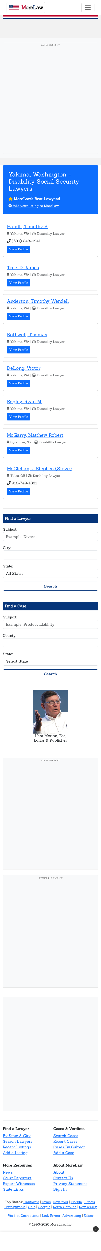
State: (8, 566)
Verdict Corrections (23, 1215)
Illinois (89, 1202)
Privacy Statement (70, 1183)
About (58, 1172)
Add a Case (63, 1152)
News (8, 1172)
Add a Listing (15, 1152)
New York (60, 1202)
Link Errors (51, 1215)
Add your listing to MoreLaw (35, 206)
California (31, 1202)
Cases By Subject (69, 1147)
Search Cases (65, 1135)
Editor (88, 1215)
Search (50, 586)
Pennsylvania (15, 1207)
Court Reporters (17, 1177)
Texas (46, 1202)
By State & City (17, 1135)
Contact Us (63, 1177)
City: (7, 547)
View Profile (18, 249)
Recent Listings (17, 1147)
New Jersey (88, 1207)
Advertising (71, 1215)
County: (9, 635)
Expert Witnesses (19, 1183)
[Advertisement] (50, 99)
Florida (76, 1202)
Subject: (10, 529)
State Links (13, 1189)
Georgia (44, 1207)
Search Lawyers (17, 1141)
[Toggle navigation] (87, 7)
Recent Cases (65, 1141)
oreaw (32, 7)
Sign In (60, 1189)
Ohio (31, 1207)
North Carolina (65, 1207)
